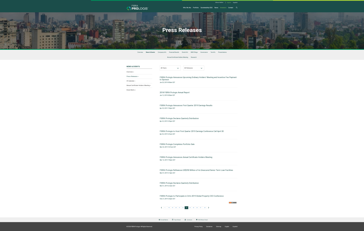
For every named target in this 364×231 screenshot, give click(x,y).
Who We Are (187, 8)
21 (179, 207)
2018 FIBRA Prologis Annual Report (175, 92)
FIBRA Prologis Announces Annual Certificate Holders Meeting (186, 157)
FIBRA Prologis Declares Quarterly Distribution (179, 118)
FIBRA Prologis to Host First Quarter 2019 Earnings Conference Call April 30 (192, 131)
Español (235, 2)
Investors (223, 8)
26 (197, 207)
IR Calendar (130, 81)
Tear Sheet (177, 220)
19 (172, 207)
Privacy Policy (199, 226)
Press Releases (132, 76)
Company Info (162, 52)
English (229, 2)
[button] (236, 7)
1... (165, 207)
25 (193, 207)
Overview (140, 52)
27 (200, 207)
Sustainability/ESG (207, 8)
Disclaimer (209, 226)
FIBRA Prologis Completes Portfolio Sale (177, 144)
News (216, 8)
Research (194, 57)
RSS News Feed (203, 220)
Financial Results (174, 52)
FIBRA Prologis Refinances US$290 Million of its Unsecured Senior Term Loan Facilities (196, 170)
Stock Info (185, 52)
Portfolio (196, 8)
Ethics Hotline (219, 2)
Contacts (189, 220)
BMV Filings (194, 52)
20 (176, 207)
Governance (204, 52)
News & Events (150, 52)
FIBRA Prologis (135, 226)
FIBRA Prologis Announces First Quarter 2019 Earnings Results (186, 105)
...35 (204, 207)
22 (183, 207)
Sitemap (218, 226)
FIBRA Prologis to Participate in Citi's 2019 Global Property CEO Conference (192, 196)
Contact (230, 8)
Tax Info (213, 52)
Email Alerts (131, 90)
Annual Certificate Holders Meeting (177, 57)
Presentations (222, 52)
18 (168, 207)
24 (190, 207)
